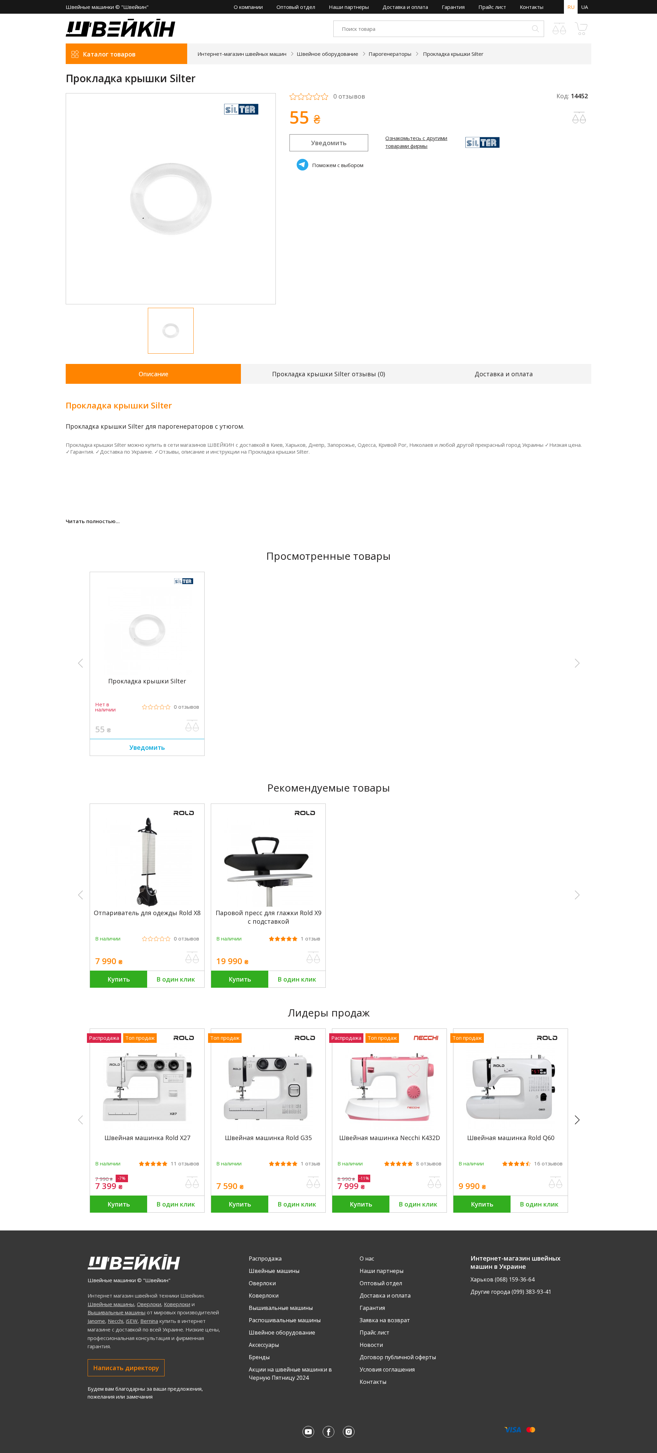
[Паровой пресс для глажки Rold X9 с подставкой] (268, 904)
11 (185, 1163)
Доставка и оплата (405, 6)
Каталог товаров (109, 54)
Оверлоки (149, 1304)
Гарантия (453, 6)
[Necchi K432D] (389, 1129)
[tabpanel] (171, 199)
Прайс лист (492, 6)
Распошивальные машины (285, 1320)
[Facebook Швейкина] (328, 1432)
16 (548, 1163)
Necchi (115, 1320)
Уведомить (329, 143)
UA (584, 6)
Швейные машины (111, 1304)
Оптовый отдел (295, 6)
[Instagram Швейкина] (349, 1432)
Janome (96, 1320)
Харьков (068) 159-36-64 (502, 1279)
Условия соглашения (387, 1369)
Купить (118, 979)
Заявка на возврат (385, 1320)
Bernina (149, 1320)
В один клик (175, 979)
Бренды (259, 1357)
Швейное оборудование (282, 1332)
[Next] (580, 1120)
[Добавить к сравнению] (192, 726)
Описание (153, 374)
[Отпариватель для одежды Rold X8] (147, 904)
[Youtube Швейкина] (308, 1432)
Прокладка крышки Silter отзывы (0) (328, 374)
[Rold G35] (268, 1129)
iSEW (132, 1320)
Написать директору (126, 1368)
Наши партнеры (349, 6)
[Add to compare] (579, 118)
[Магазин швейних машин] (120, 34)
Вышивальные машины (116, 1312)
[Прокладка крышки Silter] (147, 672)
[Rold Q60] (510, 1129)
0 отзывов (349, 96)
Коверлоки (177, 1304)
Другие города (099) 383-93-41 (511, 1292)
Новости (371, 1345)
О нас (367, 1258)
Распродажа (265, 1258)
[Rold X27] (147, 1129)
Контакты (531, 6)
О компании (248, 6)
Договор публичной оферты (398, 1357)
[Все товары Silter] (241, 117)
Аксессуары (264, 1345)
